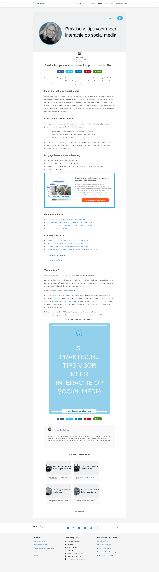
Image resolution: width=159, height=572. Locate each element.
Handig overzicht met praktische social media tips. (65, 243)
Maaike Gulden (79, 57)
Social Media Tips (102, 541)
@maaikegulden (98, 315)
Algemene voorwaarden (40, 548)
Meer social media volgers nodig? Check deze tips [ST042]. (68, 240)
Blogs (34, 552)
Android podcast (69, 291)
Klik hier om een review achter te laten (67, 301)
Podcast (84, 59)
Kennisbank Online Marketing (106, 552)
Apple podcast (57, 291)
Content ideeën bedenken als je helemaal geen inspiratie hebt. (70, 222)
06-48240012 (71, 550)
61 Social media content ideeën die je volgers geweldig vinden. (70, 225)
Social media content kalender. (59, 228)
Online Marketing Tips (104, 545)
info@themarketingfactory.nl (75, 553)
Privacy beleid (53, 548)
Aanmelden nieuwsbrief (40, 545)
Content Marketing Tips (104, 548)
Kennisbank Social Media (105, 556)
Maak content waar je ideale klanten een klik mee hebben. (68, 246)
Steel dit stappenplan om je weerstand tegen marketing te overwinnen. (73, 249)
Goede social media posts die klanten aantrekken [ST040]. (68, 219)
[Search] (117, 528)
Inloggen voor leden (39, 541)
